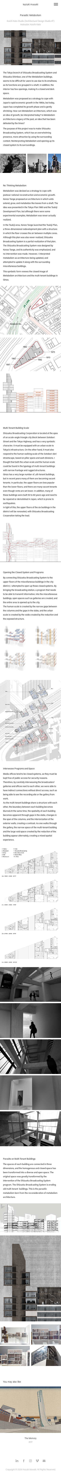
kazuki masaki (30, 4)
